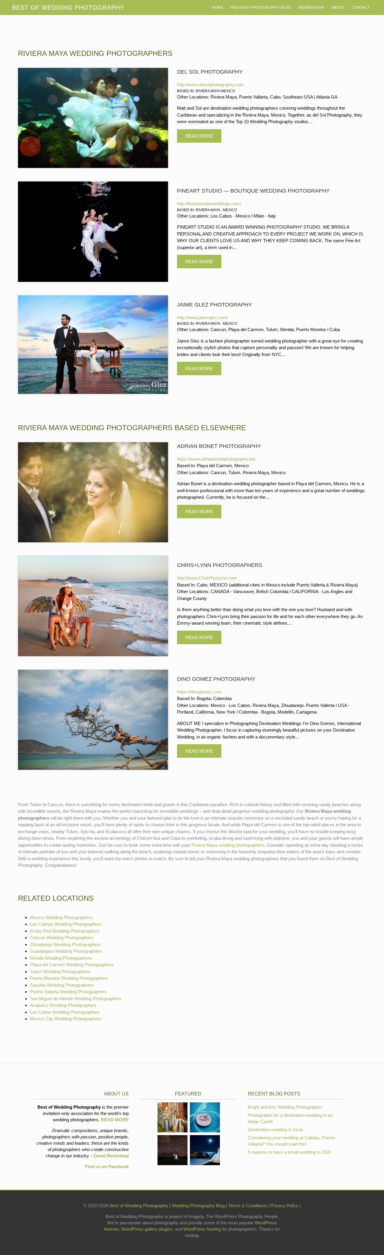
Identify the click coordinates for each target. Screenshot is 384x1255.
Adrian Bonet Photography (219, 446)
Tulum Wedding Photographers (60, 971)
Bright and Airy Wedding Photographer (285, 1107)
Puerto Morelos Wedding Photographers (69, 978)
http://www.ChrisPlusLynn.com (207, 577)
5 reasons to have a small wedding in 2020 (289, 1152)
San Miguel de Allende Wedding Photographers (76, 998)
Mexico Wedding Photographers (61, 917)
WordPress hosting (202, 1229)
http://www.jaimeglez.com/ (202, 317)
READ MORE (115, 1119)
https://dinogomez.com (199, 691)
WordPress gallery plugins (146, 1229)
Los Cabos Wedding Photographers (65, 1012)
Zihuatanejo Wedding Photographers (65, 944)
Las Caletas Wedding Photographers (66, 924)
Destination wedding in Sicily (275, 1129)
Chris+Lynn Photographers (219, 565)
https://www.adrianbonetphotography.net (216, 458)
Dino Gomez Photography (216, 679)
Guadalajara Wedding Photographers (66, 951)
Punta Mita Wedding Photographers (64, 931)
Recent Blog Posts (274, 1093)
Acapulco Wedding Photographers (63, 1005)
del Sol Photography (210, 72)
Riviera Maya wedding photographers (227, 845)
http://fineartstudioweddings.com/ (209, 203)
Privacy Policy (285, 1205)
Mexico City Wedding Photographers (66, 1018)
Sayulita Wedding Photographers (62, 985)
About (337, 7)
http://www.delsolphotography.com (210, 84)
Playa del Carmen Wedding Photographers (71, 964)
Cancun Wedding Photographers (62, 937)
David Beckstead (111, 1155)
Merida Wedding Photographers (61, 958)
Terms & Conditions (248, 1205)
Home (217, 7)
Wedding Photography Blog (260, 7)
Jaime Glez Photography (214, 305)
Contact (361, 7)
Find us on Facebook (107, 1166)
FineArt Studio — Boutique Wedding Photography (253, 191)
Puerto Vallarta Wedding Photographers (68, 991)
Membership (311, 7)
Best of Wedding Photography (139, 1205)
